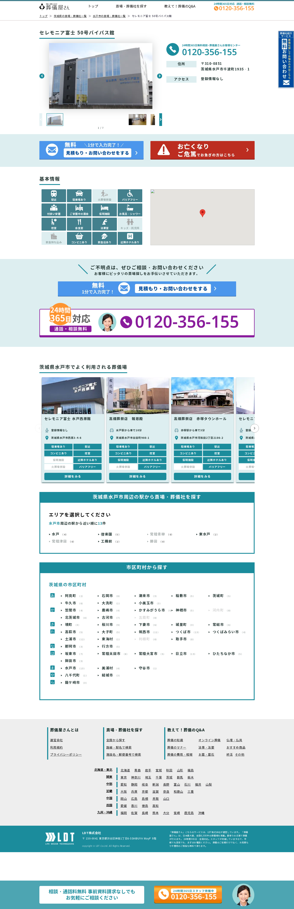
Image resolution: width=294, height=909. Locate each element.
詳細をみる (73, 476)
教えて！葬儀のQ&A (179, 6)
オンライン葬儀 (209, 740)
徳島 (145, 806)
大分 (166, 813)
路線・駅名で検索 (119, 747)
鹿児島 (189, 813)
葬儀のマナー (176, 747)
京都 (145, 792)
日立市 (186, 654)
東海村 (111, 639)
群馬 (180, 777)
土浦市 (75, 639)
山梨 (209, 784)
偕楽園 (111, 534)
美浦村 (111, 668)
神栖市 (185, 610)
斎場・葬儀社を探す (131, 6)
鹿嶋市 (111, 610)
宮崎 (177, 813)
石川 (187, 784)
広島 (134, 799)
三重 (190, 792)
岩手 (148, 770)
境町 (73, 624)
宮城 (159, 770)
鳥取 (155, 799)
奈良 (166, 792)
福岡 (124, 813)
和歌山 (178, 792)
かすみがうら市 (155, 610)
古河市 (111, 617)
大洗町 (111, 603)
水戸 (60, 534)
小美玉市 (150, 603)
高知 (155, 806)
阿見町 (75, 596)
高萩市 (75, 632)
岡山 (124, 799)
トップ (93, 6)
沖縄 (201, 813)
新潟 (155, 784)
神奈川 (136, 777)
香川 (134, 806)
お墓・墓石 (206, 755)
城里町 (185, 624)
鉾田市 (75, 661)
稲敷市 (185, 596)
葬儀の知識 (175, 740)
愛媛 (124, 806)
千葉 (159, 777)
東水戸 (209, 534)
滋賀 (155, 792)
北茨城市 (76, 617)
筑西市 (149, 632)
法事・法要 (206, 747)
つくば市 (188, 632)
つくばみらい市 (229, 632)
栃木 (190, 777)
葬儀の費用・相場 (180, 755)
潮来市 (148, 596)
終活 (229, 755)
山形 (180, 770)
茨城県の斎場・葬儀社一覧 (70, 16)
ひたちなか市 (228, 654)
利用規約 (56, 747)
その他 (239, 755)
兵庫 (134, 792)
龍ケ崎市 (76, 682)
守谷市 (148, 668)
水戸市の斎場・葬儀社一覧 (109, 16)
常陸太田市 (115, 654)
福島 (190, 770)
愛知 (124, 784)
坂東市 (75, 654)
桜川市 (111, 624)
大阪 (124, 792)
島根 (145, 799)
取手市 (185, 639)
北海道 (125, 770)
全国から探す (115, 740)
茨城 (169, 777)
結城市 (111, 675)
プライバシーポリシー (66, 755)
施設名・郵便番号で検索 (123, 755)
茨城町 (222, 596)
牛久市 (75, 603)
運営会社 (56, 740)
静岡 (134, 784)
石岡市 (111, 596)
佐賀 (134, 813)
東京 (124, 777)
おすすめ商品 (235, 747)
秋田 (169, 770)
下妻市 (148, 624)
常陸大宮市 (152, 654)
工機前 (111, 541)
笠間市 (75, 610)
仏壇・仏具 (234, 740)
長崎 (145, 813)
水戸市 (75, 668)
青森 (137, 770)
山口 (166, 799)
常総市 (222, 624)
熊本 (155, 813)
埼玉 (148, 777)
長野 (166, 784)
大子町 (111, 632)
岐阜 (145, 784)
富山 (177, 784)
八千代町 (76, 675)
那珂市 (75, 646)
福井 (198, 784)
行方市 (111, 646)
